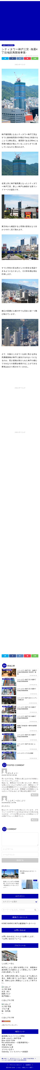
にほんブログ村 (8, 1000)
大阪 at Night (7, 1045)
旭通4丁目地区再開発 (8, 45)
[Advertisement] (20, 20)
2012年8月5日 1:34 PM (9, 802)
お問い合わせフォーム (12, 939)
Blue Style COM (8, 1040)
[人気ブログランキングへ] (20, 1021)
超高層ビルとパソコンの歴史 (13, 1036)
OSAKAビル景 (7, 1047)
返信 (35, 795)
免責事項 (28, 1065)
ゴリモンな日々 (8, 1049)
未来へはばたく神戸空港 (11, 1038)
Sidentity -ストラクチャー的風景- (15, 1052)
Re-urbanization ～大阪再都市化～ (16, 1042)
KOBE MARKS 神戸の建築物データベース (19, 923)
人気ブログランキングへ (10, 1025)
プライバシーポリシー (16, 1065)
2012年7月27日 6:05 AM (9, 775)
